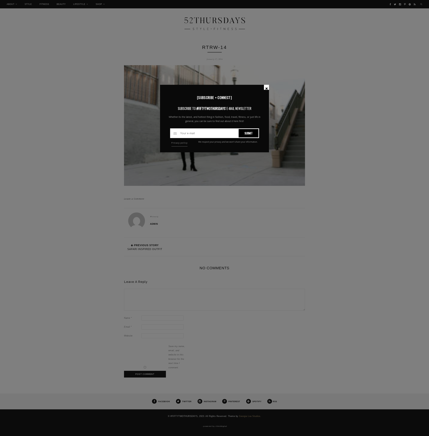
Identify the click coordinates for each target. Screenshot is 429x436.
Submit (248, 133)
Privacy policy (179, 142)
